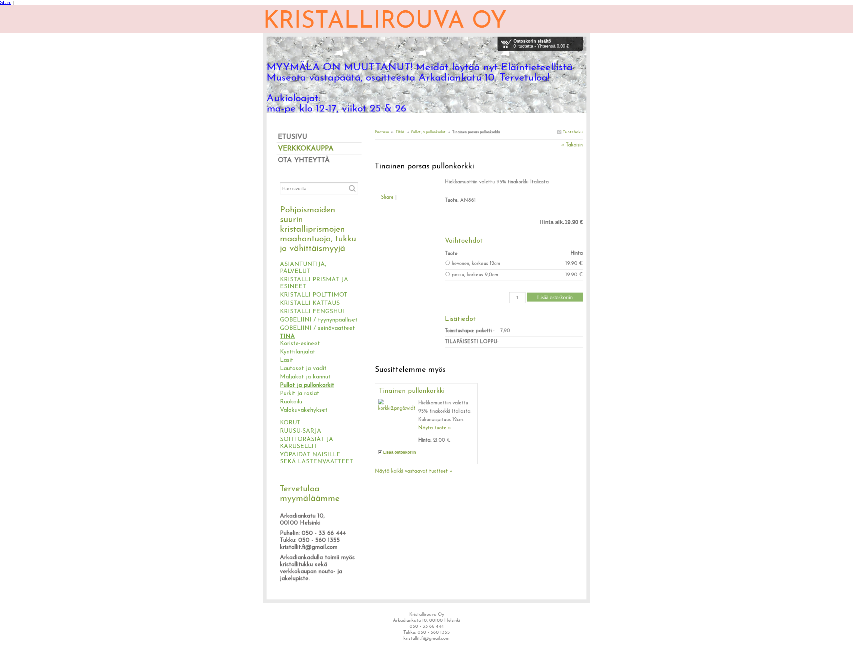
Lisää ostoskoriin (399, 452)
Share (5, 2)
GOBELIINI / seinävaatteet (317, 328)
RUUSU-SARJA (300, 431)
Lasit (286, 360)
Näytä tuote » (434, 428)
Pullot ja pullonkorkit (428, 132)
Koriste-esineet (300, 344)
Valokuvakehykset (304, 410)
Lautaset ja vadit (303, 369)
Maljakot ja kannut (305, 377)
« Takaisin (572, 145)
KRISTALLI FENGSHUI (312, 312)
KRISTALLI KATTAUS (310, 304)
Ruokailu (291, 402)
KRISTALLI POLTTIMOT (314, 295)
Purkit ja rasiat (299, 394)
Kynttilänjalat (297, 352)
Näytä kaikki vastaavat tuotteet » (413, 471)
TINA (400, 132)
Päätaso (382, 132)
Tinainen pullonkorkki (411, 391)
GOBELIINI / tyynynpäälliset (319, 320)
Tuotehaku (572, 132)
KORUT (290, 423)
